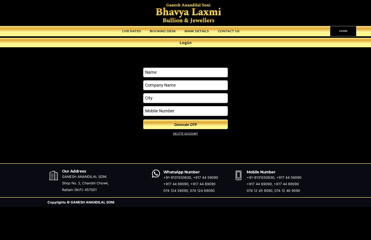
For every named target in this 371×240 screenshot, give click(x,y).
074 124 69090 (202, 190)
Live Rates (131, 31)
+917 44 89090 (203, 184)
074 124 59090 (175, 190)
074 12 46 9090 (287, 190)
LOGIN (343, 30)
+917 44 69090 (176, 184)
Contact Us (229, 31)
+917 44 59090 (205, 177)
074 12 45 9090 (259, 190)
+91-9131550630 (177, 177)
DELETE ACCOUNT (185, 133)
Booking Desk (163, 31)
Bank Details (197, 31)
